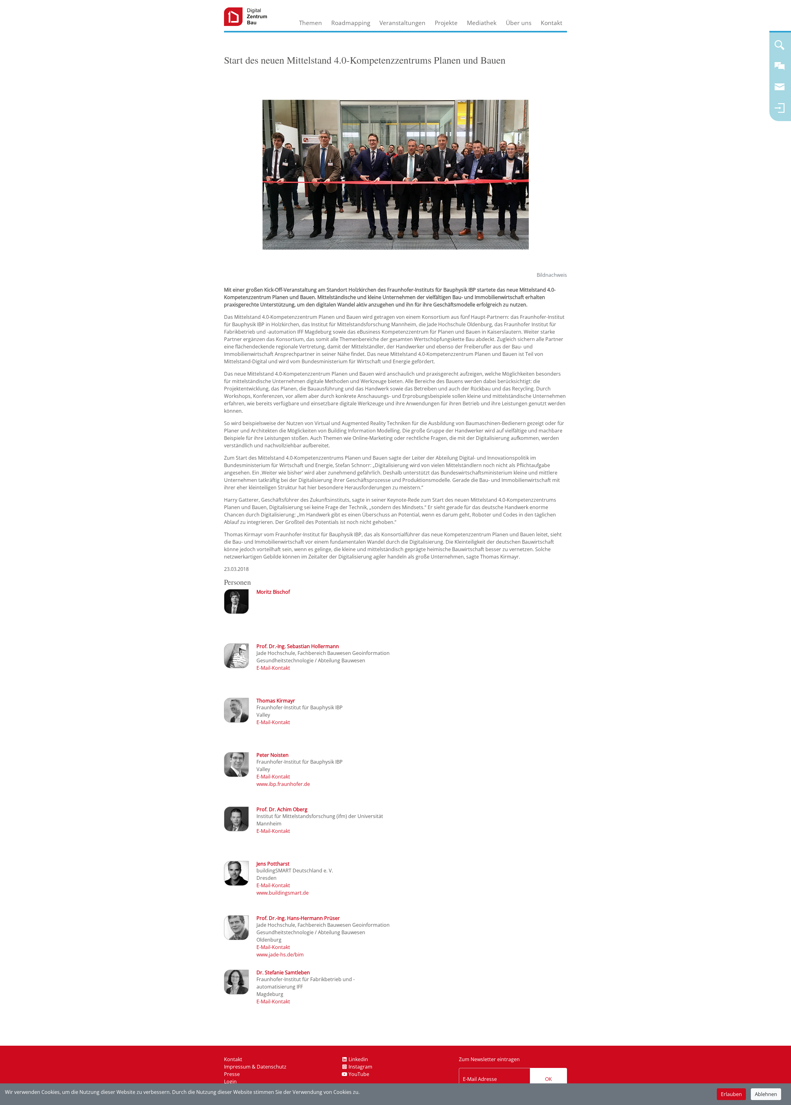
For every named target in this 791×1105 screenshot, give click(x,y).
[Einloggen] (780, 110)
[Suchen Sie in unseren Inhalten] (780, 47)
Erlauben (731, 1094)
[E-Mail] (273, 667)
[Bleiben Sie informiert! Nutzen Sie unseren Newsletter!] (780, 89)
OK (548, 1079)
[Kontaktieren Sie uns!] (780, 68)
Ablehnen (766, 1094)
